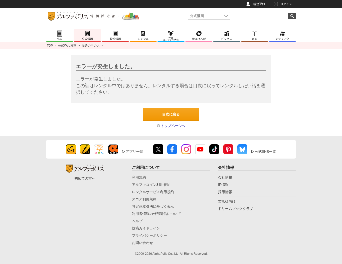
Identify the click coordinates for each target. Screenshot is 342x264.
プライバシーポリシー (149, 235)
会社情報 (225, 177)
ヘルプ (137, 221)
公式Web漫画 (67, 45)
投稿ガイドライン (146, 228)
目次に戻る (171, 114)
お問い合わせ (142, 243)
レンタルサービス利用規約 (153, 192)
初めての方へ (84, 178)
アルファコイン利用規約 (151, 185)
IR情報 (223, 185)
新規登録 (259, 4)
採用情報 (225, 192)
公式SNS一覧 (265, 152)
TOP (50, 45)
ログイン (286, 4)
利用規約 (139, 177)
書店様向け (227, 201)
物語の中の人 (91, 45)
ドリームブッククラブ (235, 209)
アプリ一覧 (134, 152)
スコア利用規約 (144, 199)
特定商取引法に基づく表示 (153, 206)
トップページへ (173, 126)
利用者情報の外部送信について (156, 214)
